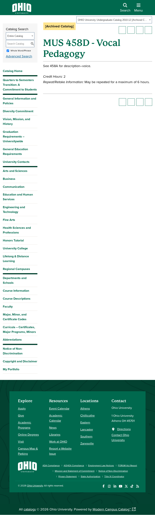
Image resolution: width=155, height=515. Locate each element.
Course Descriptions (16, 298)
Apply (22, 408)
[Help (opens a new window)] (148, 30)
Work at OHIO (58, 441)
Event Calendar (59, 408)
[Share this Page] (131, 30)
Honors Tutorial (13, 240)
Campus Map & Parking (28, 451)
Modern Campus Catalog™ (112, 509)
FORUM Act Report (127, 465)
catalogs (30, 509)
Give (21, 415)
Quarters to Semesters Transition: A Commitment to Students (20, 85)
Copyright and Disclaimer (20, 361)
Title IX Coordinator (114, 476)
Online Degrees (28, 434)
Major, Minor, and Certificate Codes (14, 316)
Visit (21, 441)
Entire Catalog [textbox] (15, 36)
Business (9, 179)
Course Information (16, 290)
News (53, 427)
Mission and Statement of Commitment (75, 470)
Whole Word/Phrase (21, 50)
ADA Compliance (51, 465)
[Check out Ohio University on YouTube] (120, 486)
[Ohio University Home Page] (27, 469)
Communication (13, 187)
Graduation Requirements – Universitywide (13, 136)
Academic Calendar (55, 418)
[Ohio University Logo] (21, 12)
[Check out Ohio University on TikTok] (131, 486)
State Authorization (90, 476)
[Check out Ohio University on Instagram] (109, 486)
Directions (124, 429)
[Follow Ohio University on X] (126, 486)
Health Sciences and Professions (17, 230)
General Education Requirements (15, 151)
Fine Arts (9, 220)
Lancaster (86, 429)
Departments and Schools (14, 280)
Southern (86, 436)
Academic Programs (24, 425)
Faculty (8, 306)
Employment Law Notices (101, 465)
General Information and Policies (19, 100)
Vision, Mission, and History (16, 121)
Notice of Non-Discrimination (12, 351)
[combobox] (114, 19)
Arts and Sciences (15, 171)
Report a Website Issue (60, 451)
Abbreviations (12, 339)
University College (15, 248)
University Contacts (16, 162)
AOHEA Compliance (74, 465)
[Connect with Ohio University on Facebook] (103, 486)
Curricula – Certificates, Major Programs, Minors (19, 329)
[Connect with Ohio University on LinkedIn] (114, 486)
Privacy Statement (67, 476)
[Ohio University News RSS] (137, 486)
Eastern (85, 422)
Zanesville (87, 443)
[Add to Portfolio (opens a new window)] (122, 30)
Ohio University (35, 485)
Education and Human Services (18, 196)
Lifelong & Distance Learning (16, 258)
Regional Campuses (16, 269)
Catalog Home (12, 71)
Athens (85, 408)
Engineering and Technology (14, 209)
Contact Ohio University (120, 437)
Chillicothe (87, 415)
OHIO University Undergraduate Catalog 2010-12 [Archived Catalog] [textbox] (113, 20)
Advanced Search (19, 56)
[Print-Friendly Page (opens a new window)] (139, 30)
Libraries (54, 434)
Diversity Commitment (18, 111)
